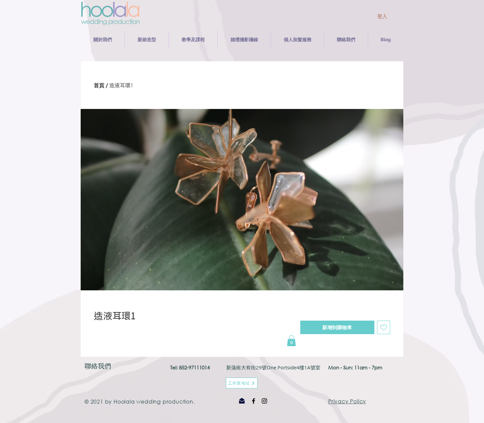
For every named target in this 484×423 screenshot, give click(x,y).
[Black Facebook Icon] (253, 401)
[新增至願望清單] (383, 327)
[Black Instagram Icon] (264, 401)
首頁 (99, 85)
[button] (147, 39)
